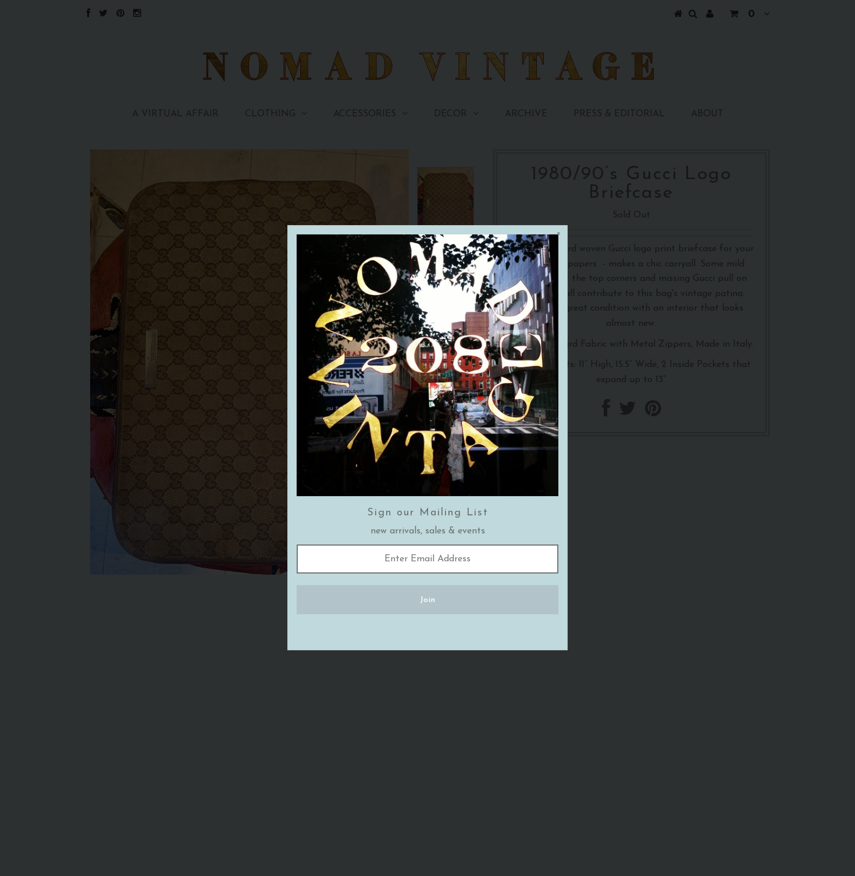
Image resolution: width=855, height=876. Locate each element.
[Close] (558, 234)
